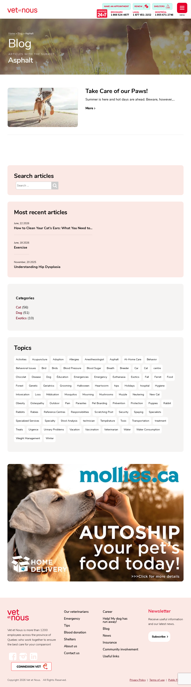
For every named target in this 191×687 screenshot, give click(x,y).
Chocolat (21, 377)
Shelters (159, 6)
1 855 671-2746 (164, 15)
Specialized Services (27, 421)
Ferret (157, 377)
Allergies (74, 359)
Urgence (33, 429)
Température (107, 421)
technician (89, 421)
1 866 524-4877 (120, 15)
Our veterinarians (76, 611)
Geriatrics (48, 386)
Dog (19, 312)
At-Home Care (132, 359)
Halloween (83, 386)
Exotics (21, 318)
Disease (36, 377)
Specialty (50, 421)
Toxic (123, 421)
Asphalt (114, 359)
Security (123, 412)
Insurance (110, 642)
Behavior (152, 359)
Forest (19, 386)
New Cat (155, 394)
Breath (110, 368)
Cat (18, 307)
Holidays (130, 386)
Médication (52, 394)
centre (157, 368)
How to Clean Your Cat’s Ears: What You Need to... (53, 228)
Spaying (138, 412)
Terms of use (157, 680)
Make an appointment (116, 6)
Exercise (20, 247)
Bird (44, 368)
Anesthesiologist (94, 359)
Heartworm (102, 386)
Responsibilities (80, 412)
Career (107, 611)
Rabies (34, 412)
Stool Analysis (69, 421)
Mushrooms (106, 394)
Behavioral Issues (26, 368)
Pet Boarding (99, 403)
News (107, 635)
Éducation (62, 377)
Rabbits (20, 412)
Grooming (65, 386)
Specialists (155, 412)
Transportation (140, 421)
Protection (137, 403)
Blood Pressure (72, 368)
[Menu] (182, 8)
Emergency (100, 377)
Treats (19, 429)
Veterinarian (111, 429)
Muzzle (123, 394)
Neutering (138, 394)
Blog (20, 33)
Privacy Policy (138, 680)
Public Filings (176, 680)
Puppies (153, 403)
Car (136, 368)
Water (127, 429)
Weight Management (28, 438)
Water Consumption (148, 429)
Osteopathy (37, 403)
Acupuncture (39, 359)
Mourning (88, 394)
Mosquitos (71, 394)
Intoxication (22, 394)
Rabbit (167, 403)
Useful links (111, 656)
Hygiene (160, 386)
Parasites (81, 403)
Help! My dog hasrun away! (115, 620)
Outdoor (55, 403)
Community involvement (120, 649)
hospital (144, 386)
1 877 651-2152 (142, 15)
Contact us (71, 653)
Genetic (33, 386)
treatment (160, 421)
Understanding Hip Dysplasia (37, 267)
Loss (38, 394)
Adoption (58, 359)
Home (11, 33)
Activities (21, 359)
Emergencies (81, 377)
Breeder (124, 368)
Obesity (20, 403)
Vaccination (92, 429)
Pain (67, 403)
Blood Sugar (94, 368)
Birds (55, 368)
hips (116, 386)
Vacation (75, 429)
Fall (147, 377)
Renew (138, 6)
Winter (50, 438)
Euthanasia (119, 377)
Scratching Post (104, 412)
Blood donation (75, 632)
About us (70, 646)
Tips (67, 625)
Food (170, 377)
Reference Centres (54, 412)
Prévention (119, 403)
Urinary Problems (54, 429)
